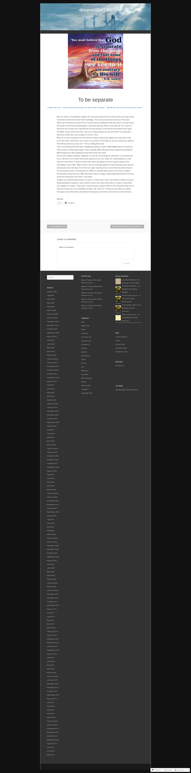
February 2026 (52, 314)
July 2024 (50, 385)
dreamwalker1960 (129, 305)
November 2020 (53, 549)
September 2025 (53, 333)
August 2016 (52, 654)
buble (83, 329)
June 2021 (51, 523)
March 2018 (51, 587)
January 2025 (52, 363)
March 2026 (51, 310)
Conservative (86, 341)
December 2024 (53, 366)
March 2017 (51, 628)
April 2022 (51, 486)
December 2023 (53, 411)
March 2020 (51, 579)
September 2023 (53, 422)
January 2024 (52, 407)
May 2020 (50, 572)
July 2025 (50, 340)
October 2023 (52, 419)
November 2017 (53, 598)
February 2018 (52, 590)
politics (84, 382)
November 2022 (53, 460)
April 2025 (51, 351)
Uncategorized (86, 393)
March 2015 (51, 717)
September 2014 (53, 740)
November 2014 (53, 732)
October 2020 (52, 553)
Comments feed (121, 348)
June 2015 (51, 706)
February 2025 (52, 359)
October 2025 (52, 329)
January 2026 (52, 318)
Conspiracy (85, 344)
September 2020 (53, 557)
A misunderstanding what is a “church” (127, 226)
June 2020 (51, 568)
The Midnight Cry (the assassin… (131, 308)
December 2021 (53, 501)
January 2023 (52, 452)
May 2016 (50, 665)
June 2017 (51, 617)
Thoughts (101, 108)
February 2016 (52, 676)
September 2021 (53, 512)
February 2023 (52, 448)
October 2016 (52, 646)
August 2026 (52, 292)
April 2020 (51, 575)
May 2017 (50, 620)
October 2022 (52, 463)
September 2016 (53, 650)
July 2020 (50, 564)
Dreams (84, 348)
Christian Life (86, 337)
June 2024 (51, 389)
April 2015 (51, 714)
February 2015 (52, 721)
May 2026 (50, 303)
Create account (121, 337)
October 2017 (52, 602)
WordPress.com (121, 352)
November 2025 (53, 325)
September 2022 (53, 467)
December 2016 (53, 639)
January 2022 (52, 497)
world (139, 108)
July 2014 (50, 747)
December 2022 (53, 456)
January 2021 (52, 542)
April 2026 (51, 307)
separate (133, 108)
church (123, 108)
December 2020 (53, 546)
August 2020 (52, 561)
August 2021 (52, 516)
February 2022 (52, 493)
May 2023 (50, 437)
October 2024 (52, 374)
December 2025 (53, 322)
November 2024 (53, 370)
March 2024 (51, 400)
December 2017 (53, 594)
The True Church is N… (130, 295)
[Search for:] (60, 277)
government (85, 356)
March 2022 (51, 490)
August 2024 (52, 381)
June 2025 (51, 344)
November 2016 (53, 643)
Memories (85, 371)
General (75, 108)
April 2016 (51, 669)
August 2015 (52, 699)
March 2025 (51, 355)
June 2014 (51, 751)
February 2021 (52, 538)
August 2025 (52, 336)
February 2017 (52, 631)
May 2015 (50, 710)
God (127, 108)
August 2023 (52, 426)
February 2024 (52, 404)
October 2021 (52, 508)
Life (85, 108)
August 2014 (52, 743)
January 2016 (52, 680)
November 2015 (53, 687)
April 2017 (51, 624)
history (84, 363)
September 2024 (53, 378)
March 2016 (51, 673)
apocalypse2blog (128, 280)
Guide (81, 108)
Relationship (92, 108)
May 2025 (50, 348)
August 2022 (52, 471)
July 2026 (50, 295)
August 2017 (52, 609)
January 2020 (52, 583)
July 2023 (50, 430)
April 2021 (51, 531)
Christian (68, 108)
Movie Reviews (86, 378)
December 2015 (53, 684)
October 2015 (52, 691)
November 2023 (53, 415)
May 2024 (50, 392)
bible (110, 108)
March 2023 (51, 445)
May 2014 (50, 755)
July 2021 (50, 519)
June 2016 (51, 661)
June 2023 (51, 434)
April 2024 (51, 396)
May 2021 (50, 527)
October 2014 (52, 736)
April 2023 (51, 441)
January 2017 (52, 635)
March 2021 (51, 534)
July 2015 (50, 702)
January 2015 (52, 725)
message (84, 374)
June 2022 (51, 478)
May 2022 (50, 482)
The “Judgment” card (57, 226)
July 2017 (50, 613)
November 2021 (53, 504)
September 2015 (53, 695)
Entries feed (120, 344)
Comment (126, 263)
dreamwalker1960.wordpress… (127, 390)
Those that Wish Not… (130, 286)
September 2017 (53, 605)
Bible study (85, 326)
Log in (118, 341)
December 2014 (53, 729)
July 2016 (50, 658)
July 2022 (50, 475)
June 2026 (51, 299)
